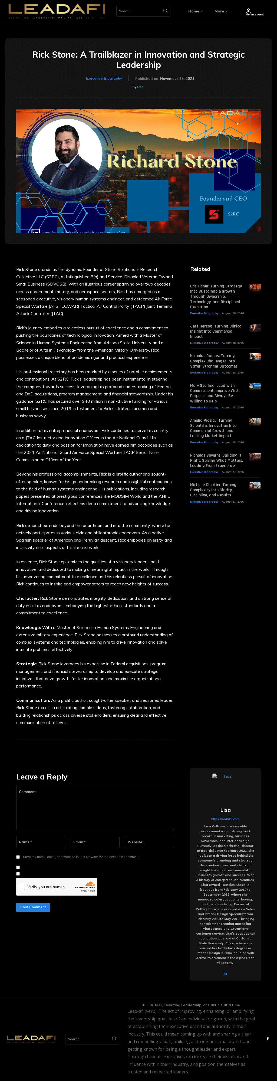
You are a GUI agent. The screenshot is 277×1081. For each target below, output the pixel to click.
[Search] (165, 11)
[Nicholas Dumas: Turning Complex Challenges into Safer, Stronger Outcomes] (255, 357)
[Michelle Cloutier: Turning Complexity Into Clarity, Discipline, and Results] (255, 486)
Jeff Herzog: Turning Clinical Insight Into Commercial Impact (216, 331)
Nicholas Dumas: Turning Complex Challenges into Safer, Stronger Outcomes (214, 361)
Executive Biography (104, 78)
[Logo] (56, 11)
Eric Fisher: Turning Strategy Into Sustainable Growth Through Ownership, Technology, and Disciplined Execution (216, 296)
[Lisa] (225, 787)
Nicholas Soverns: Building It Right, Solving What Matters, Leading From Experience (216, 461)
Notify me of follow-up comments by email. (58, 867)
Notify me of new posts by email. (50, 874)
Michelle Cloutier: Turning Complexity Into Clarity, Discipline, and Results (213, 490)
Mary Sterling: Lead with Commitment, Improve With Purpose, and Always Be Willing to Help (214, 393)
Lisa (140, 87)
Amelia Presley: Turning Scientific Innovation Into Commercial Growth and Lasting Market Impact (213, 428)
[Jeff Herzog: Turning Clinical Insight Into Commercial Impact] (255, 328)
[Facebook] (267, 1039)
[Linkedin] (225, 972)
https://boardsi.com (225, 819)
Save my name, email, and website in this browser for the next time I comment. (81, 857)
